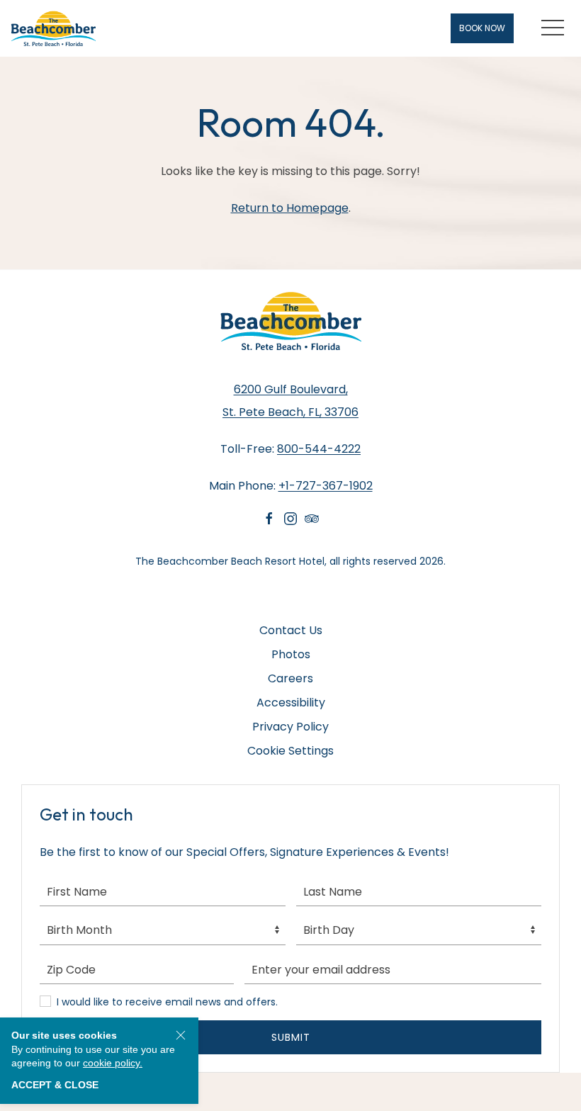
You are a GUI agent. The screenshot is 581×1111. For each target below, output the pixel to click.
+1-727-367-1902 (325, 486)
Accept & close (54, 1084)
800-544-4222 (319, 449)
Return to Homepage (290, 208)
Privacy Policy (290, 726)
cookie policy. (112, 1062)
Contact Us (290, 630)
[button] (552, 28)
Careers (290, 678)
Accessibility (290, 702)
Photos (290, 654)
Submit (290, 1037)
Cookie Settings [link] (290, 751)
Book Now (482, 28)
